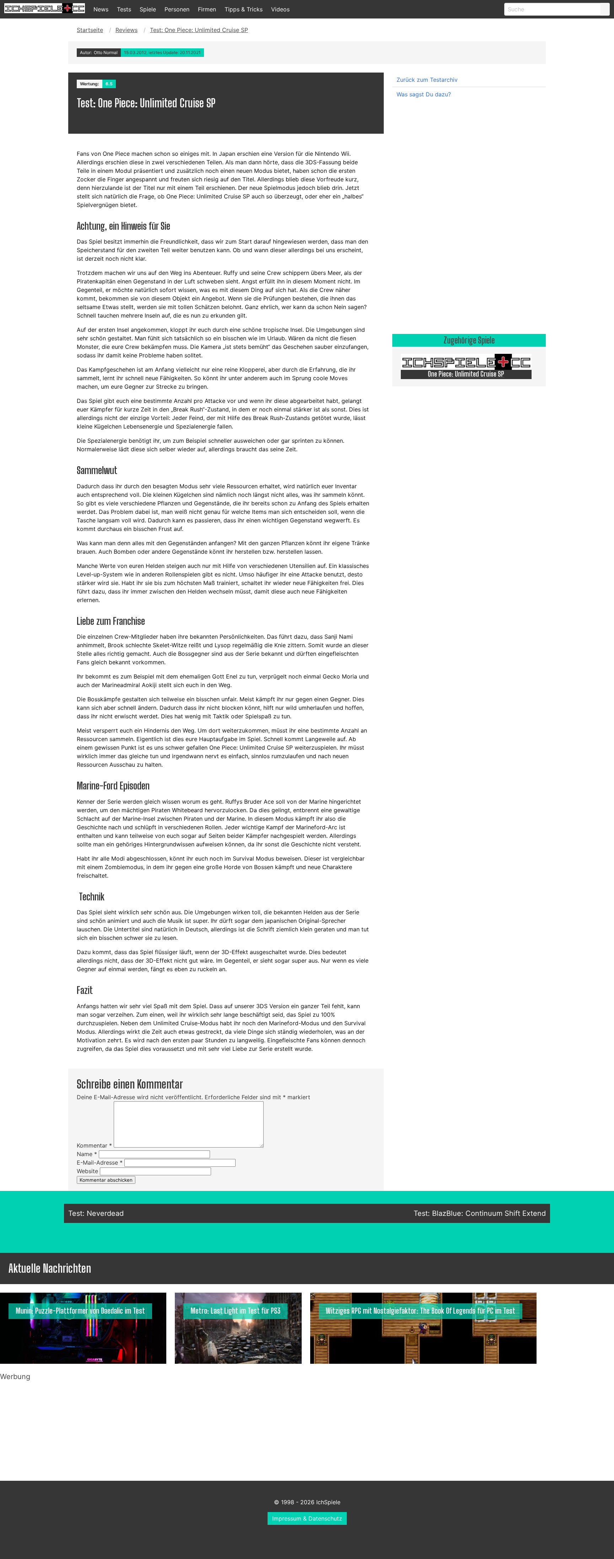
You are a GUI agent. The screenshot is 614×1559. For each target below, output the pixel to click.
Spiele (148, 9)
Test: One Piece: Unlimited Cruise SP (199, 29)
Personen (177, 9)
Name (87, 1154)
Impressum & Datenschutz (307, 1518)
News (100, 9)
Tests (124, 9)
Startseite (90, 29)
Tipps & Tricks (244, 9)
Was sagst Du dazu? (424, 94)
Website (87, 1171)
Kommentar (94, 1145)
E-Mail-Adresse (100, 1162)
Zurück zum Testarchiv (427, 79)
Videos (280, 9)
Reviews (126, 29)
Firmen (207, 9)
